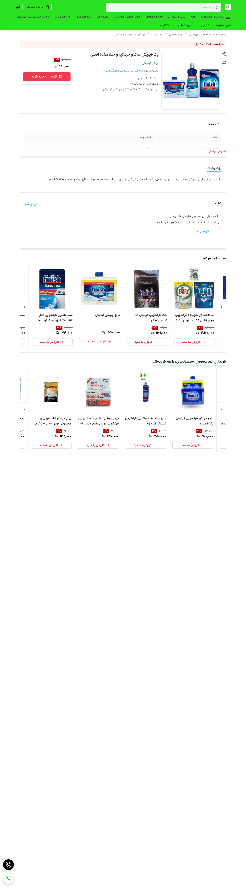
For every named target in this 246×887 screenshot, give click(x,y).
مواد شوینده (157, 34)
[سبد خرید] (17, 7)
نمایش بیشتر (217, 151)
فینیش (146, 63)
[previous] (221, 307)
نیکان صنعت (219, 34)
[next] (24, 307)
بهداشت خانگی (176, 34)
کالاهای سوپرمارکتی (198, 34)
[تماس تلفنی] (8, 864)
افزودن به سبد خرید (44, 77)
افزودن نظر (31, 204)
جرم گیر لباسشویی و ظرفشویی (129, 34)
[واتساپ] (8, 878)
